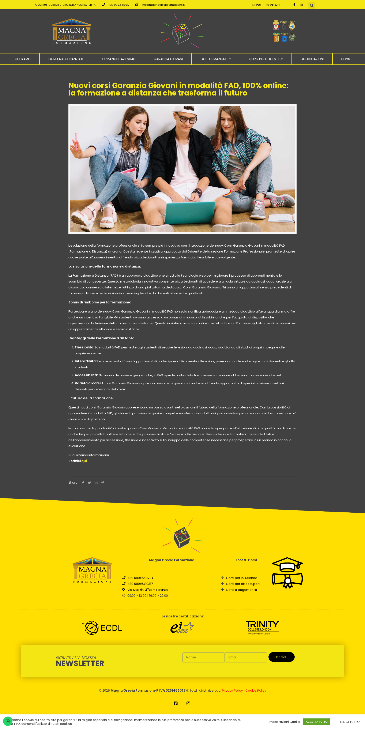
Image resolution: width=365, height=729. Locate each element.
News (256, 5)
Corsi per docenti (264, 59)
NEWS (345, 59)
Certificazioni (312, 59)
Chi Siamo (23, 59)
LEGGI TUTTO (350, 722)
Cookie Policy (255, 690)
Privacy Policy (232, 690)
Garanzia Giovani (168, 59)
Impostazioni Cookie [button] (284, 722)
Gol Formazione (213, 59)
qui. (84, 461)
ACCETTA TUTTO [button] (317, 722)
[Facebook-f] (294, 5)
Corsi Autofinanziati (65, 59)
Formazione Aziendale (118, 59)
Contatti (273, 5)
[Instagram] (301, 5)
